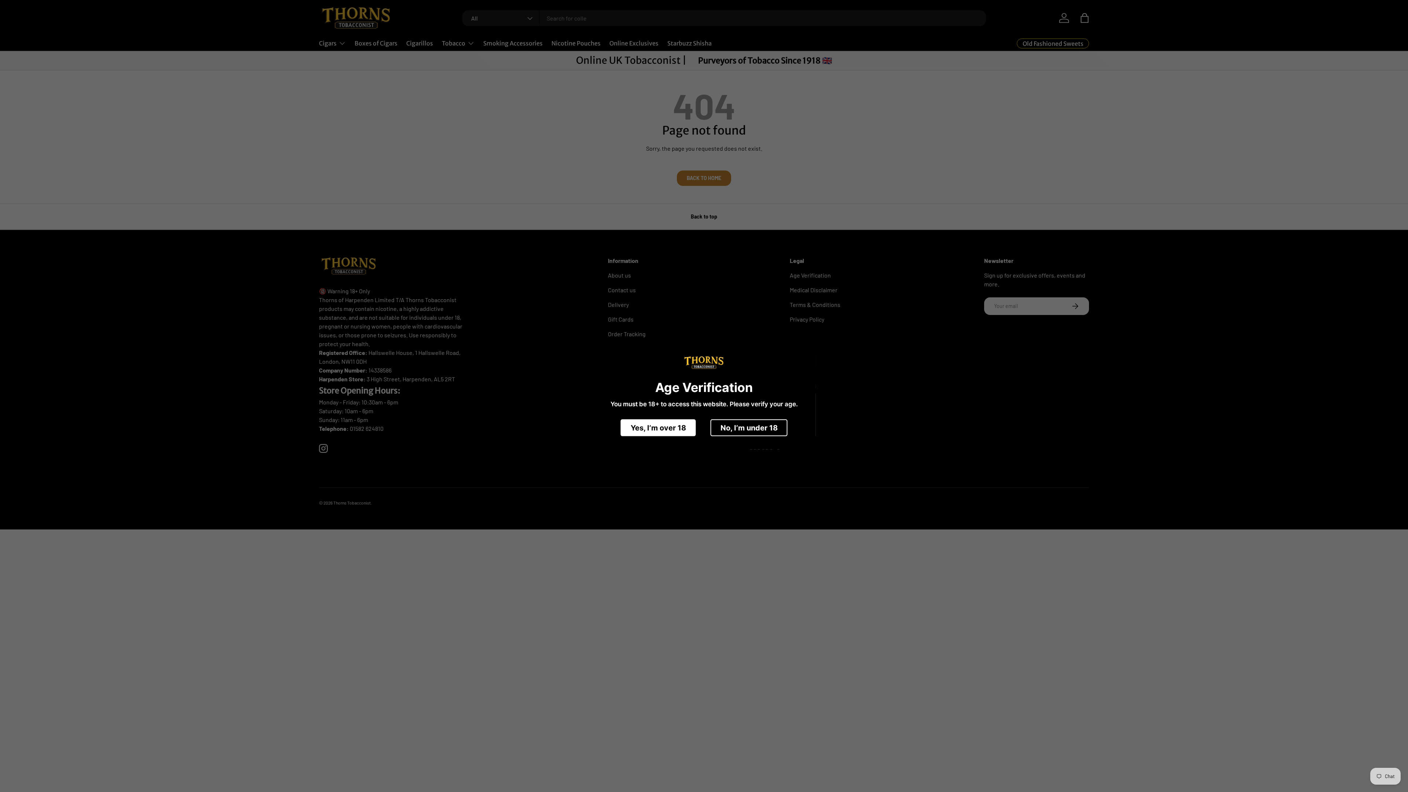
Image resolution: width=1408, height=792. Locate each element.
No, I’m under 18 (749, 427)
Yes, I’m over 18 (658, 427)
